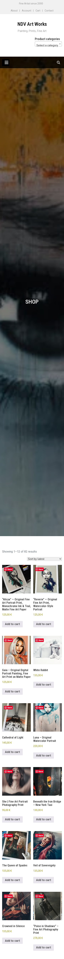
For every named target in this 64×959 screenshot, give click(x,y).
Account (26, 10)
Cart (38, 10)
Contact (49, 10)
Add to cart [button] (12, 624)
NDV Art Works (32, 24)
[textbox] (48, 45)
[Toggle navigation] (5, 62)
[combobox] (48, 43)
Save (9, 569)
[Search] (59, 62)
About (14, 10)
